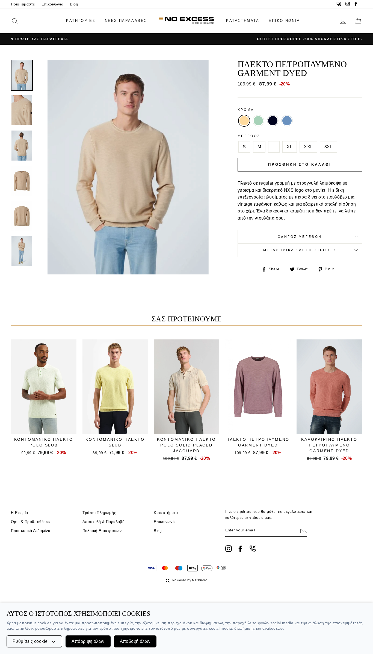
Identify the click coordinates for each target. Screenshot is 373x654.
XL (289, 146)
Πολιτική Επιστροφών (102, 531)
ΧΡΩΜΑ (246, 110)
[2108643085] (252, 548)
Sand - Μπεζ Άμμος (244, 120)
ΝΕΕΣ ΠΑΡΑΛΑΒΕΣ (126, 21)
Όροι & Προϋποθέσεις (31, 522)
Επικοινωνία (52, 4)
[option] (186, 39)
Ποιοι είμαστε (23, 4)
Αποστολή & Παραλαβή (103, 522)
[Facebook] (240, 548)
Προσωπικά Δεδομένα (30, 531)
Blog (74, 4)
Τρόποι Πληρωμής (99, 513)
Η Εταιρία (19, 513)
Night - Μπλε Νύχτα (272, 120)
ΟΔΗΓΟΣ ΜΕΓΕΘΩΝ (300, 237)
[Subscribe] (303, 530)
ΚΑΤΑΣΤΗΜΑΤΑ (242, 21)
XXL (308, 146)
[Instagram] (228, 548)
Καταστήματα (166, 513)
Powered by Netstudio (189, 580)
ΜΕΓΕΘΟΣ (249, 136)
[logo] (186, 20)
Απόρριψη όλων (88, 641)
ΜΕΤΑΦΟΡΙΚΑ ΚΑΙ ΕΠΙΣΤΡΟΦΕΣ (299, 250)
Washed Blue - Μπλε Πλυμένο (287, 120)
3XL (328, 146)
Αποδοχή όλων (135, 641)
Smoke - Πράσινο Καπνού (258, 120)
